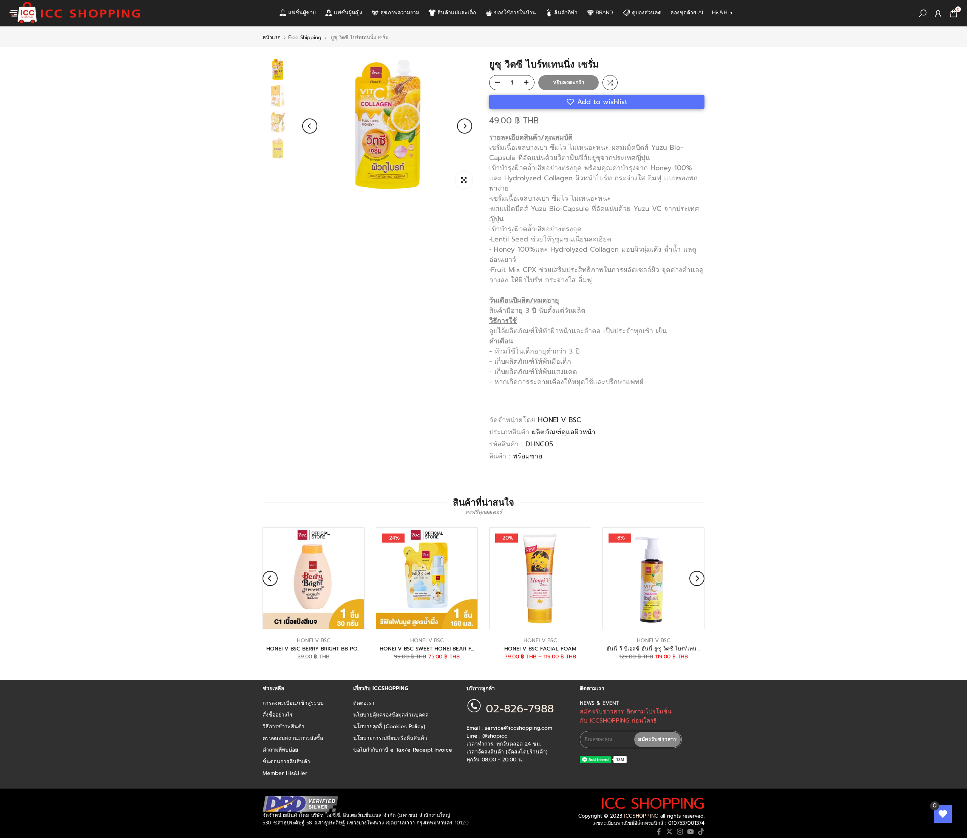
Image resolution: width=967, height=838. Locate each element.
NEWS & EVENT (599, 703)
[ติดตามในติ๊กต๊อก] (701, 831)
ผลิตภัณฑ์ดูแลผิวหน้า (563, 432)
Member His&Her (285, 773)
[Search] (922, 13)
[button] (596, 102)
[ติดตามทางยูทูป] (690, 831)
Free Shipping (304, 37)
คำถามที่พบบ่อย (280, 750)
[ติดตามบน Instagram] (680, 831)
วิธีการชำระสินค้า (283, 726)
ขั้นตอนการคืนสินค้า (286, 762)
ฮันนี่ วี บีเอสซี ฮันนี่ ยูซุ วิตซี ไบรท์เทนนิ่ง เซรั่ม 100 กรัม (673, 649)
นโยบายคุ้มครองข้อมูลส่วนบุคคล (391, 715)
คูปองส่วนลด (646, 13)
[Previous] (309, 126)
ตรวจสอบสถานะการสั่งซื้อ (293, 738)
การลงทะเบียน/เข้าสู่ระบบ (293, 703)
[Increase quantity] (528, 83)
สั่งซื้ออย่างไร (278, 715)
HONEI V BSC (559, 420)
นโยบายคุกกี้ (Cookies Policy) (389, 726)
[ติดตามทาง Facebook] (658, 831)
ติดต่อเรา (363, 703)
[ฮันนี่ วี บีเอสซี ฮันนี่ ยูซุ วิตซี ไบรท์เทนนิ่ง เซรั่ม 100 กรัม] (653, 578)
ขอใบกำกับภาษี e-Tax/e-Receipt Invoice (402, 750)
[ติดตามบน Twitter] (669, 831)
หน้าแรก (272, 37)
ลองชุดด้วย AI (686, 13)
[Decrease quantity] (495, 83)
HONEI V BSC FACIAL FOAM (540, 649)
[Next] (464, 126)
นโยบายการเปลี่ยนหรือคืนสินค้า (390, 738)
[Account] (938, 13)
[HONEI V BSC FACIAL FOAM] (540, 578)
